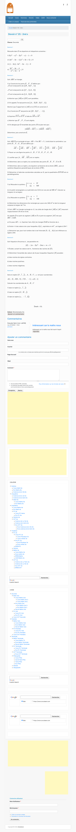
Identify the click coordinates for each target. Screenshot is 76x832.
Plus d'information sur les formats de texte (51, 384)
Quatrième (14, 505)
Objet (9, 361)
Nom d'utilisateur (15, 801)
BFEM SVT (18, 567)
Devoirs (31, 18)
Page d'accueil (11, 354)
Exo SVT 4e (18, 525)
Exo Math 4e (17, 509)
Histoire (15, 548)
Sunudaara (21, 827)
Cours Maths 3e (20, 552)
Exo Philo (18, 663)
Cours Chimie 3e (22, 538)
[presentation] (18, 51)
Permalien (10, 326)
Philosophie (16, 656)
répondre (36, 331)
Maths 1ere (16, 621)
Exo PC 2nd (18, 615)
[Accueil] (10, 8)
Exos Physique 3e (22, 542)
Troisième (14, 531)
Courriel (9, 346)
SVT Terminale (17, 652)
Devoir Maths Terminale (22, 644)
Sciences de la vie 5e (19, 496)
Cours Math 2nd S (22, 599)
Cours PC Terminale (21, 648)
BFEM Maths (19, 556)
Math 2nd (16, 595)
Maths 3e (16, 550)
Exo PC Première (20, 632)
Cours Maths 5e (20, 501)
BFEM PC (18, 546)
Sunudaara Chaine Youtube (67, 4)
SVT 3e (15, 560)
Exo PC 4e (18, 515)
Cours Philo (18, 658)
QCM (42, 18)
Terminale (14, 636)
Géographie (16, 667)
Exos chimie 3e (21, 544)
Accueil (11, 18)
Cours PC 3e (19, 534)
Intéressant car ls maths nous (47, 325)
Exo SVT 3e (18, 566)
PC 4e (15, 511)
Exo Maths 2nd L (22, 607)
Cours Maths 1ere (20, 623)
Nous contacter (51, 18)
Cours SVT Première (19, 634)
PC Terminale (17, 646)
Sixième (13, 486)
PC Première (17, 628)
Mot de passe (14, 808)
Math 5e (15, 499)
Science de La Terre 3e (22, 562)
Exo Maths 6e (17, 490)
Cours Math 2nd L (22, 601)
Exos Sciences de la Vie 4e (25, 527)
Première (14, 619)
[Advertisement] (38, 405)
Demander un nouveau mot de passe (20, 816)
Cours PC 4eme (20, 513)
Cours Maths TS (20, 640)
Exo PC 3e (18, 540)
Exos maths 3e (19, 554)
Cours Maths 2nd (20, 597)
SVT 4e (15, 519)
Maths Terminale (18, 638)
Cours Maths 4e (18, 507)
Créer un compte (14, 21)
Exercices (24, 18)
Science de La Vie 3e (21, 564)
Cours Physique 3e (23, 536)
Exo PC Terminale (20, 650)
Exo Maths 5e (19, 503)
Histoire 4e (16, 517)
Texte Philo (18, 661)
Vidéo (37, 18)
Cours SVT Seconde (19, 617)
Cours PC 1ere (19, 630)
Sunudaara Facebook (63, 4)
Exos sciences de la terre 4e (25, 529)
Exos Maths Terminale (21, 642)
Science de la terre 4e (22, 523)
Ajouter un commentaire (16, 314)
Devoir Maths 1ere (20, 627)
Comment (10, 368)
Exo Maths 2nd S (22, 605)
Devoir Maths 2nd (20, 609)
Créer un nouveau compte (18, 814)
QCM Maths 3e (19, 558)
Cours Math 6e (17, 488)
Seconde (14, 594)
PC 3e (15, 532)
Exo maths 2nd (19, 603)
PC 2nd (15, 611)
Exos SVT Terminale (21, 654)
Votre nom (10, 340)
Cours (17, 18)
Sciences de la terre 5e (20, 498)
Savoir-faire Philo (20, 660)
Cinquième (14, 494)
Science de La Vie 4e (21, 521)
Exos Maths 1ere (20, 625)
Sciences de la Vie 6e (19, 492)
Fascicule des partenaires (28, 21)
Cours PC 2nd (19, 613)
